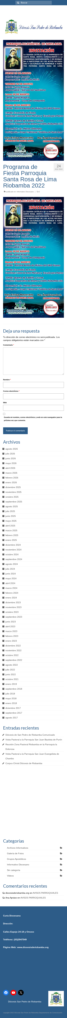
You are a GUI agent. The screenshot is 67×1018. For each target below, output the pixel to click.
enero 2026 (11, 482)
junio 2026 (10, 458)
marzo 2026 (11, 473)
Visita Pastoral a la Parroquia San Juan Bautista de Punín (33, 739)
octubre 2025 (12, 497)
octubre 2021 (12, 679)
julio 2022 (10, 669)
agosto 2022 (11, 665)
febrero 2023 (11, 636)
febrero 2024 (11, 593)
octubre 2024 (12, 554)
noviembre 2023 (13, 607)
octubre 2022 (12, 655)
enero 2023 (11, 641)
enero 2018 (11, 703)
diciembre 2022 (13, 645)
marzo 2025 (11, 530)
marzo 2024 (11, 588)
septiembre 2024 (13, 559)
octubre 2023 (12, 612)
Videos (10, 875)
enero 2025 (11, 540)
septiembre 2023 (13, 617)
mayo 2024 (11, 578)
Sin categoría (13, 870)
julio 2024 (10, 569)
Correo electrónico (11, 391)
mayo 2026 (11, 463)
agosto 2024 (11, 564)
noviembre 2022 (13, 650)
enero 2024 (11, 597)
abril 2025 (10, 525)
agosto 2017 (11, 717)
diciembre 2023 (13, 602)
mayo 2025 (11, 521)
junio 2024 (10, 573)
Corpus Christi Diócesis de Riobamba (23, 763)
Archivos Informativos (17, 848)
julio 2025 (10, 511)
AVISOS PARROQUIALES (45, 893)
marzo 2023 (11, 631)
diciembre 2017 (13, 708)
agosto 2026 (11, 449)
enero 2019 (11, 684)
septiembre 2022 (13, 660)
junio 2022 (10, 674)
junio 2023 (10, 621)
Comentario (8, 345)
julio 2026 (10, 453)
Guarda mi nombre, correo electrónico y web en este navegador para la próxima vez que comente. (33, 418)
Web (5, 402)
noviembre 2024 (13, 549)
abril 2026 (10, 468)
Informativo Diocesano (25, 192)
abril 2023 (10, 626)
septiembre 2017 (13, 713)
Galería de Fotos (15, 853)
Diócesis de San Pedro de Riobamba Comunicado (30, 735)
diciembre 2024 (13, 545)
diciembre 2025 (13, 487)
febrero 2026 (11, 477)
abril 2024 (10, 583)
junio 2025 (10, 516)
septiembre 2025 (13, 501)
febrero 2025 (11, 535)
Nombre (7, 380)
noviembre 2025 (13, 492)
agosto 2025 (11, 506)
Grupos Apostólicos (16, 859)
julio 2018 (10, 693)
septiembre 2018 (13, 689)
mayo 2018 (11, 698)
